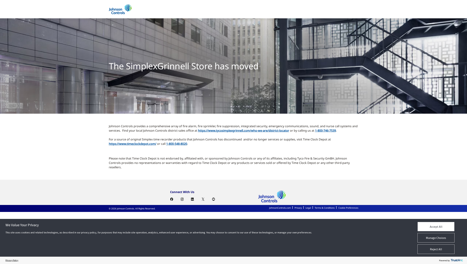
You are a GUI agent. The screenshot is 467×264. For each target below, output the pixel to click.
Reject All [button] (436, 249)
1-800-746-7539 (325, 131)
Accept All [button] (436, 226)
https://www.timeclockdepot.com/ (132, 144)
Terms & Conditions (325, 207)
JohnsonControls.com (280, 207)
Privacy (298, 207)
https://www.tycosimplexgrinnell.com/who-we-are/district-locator (243, 131)
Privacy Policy (12, 260)
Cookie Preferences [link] (348, 207)
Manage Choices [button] (436, 238)
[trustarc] (456, 260)
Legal (308, 207)
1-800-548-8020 (176, 144)
